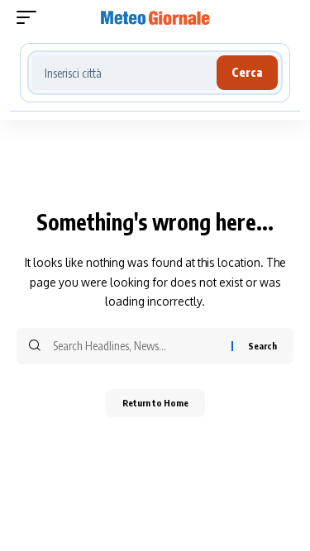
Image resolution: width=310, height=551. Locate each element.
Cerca (247, 72)
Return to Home (155, 402)
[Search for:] (136, 346)
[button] (31, 17)
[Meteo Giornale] (155, 17)
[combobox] (124, 72)
